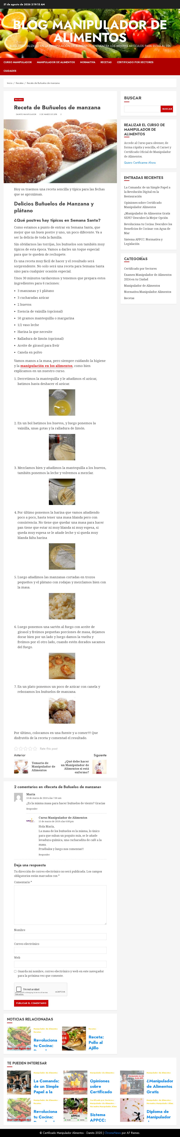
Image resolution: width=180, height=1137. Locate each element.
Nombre (19, 930)
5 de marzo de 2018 (48, 114)
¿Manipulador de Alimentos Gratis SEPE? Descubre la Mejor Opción (147, 215)
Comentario (23, 882)
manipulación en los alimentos (46, 366)
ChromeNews (113, 1133)
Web (17, 957)
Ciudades (10, 71)
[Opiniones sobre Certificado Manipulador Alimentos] (75, 1082)
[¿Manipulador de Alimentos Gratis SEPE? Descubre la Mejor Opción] (132, 1082)
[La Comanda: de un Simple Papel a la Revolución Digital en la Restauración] (19, 1082)
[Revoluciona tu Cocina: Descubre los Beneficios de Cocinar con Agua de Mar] (19, 1039)
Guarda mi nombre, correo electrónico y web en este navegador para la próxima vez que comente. (61, 973)
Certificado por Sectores (135, 62)
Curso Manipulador (18, 62)
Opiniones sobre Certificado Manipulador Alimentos (102, 1092)
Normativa (87, 62)
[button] (174, 66)
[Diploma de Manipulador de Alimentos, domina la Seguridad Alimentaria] (132, 1110)
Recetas (106, 62)
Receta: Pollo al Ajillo (96, 1042)
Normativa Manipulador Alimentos (147, 292)
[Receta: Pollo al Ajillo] (74, 1039)
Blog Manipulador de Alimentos (90, 31)
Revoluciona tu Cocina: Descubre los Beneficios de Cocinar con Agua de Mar (148, 228)
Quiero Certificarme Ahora (140, 163)
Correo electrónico (26, 944)
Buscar (132, 98)
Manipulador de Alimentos (56, 62)
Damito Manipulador (26, 114)
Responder (31, 808)
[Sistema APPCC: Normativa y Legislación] (75, 1110)
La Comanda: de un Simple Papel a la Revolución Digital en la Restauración (147, 191)
